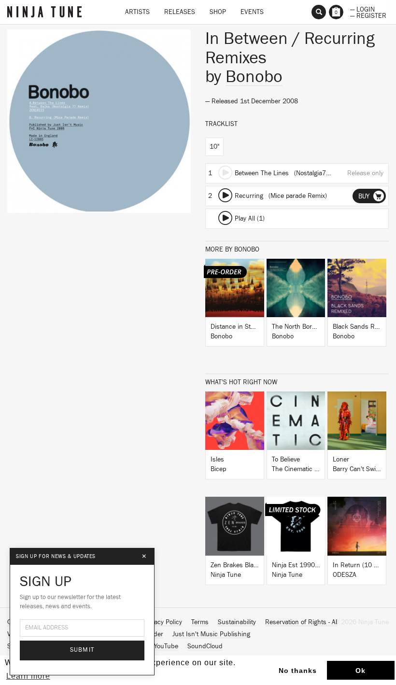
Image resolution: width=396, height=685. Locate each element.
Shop (218, 12)
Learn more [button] (28, 676)
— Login (362, 8)
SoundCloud (205, 646)
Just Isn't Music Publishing (211, 634)
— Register (368, 15)
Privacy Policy (162, 622)
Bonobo (254, 76)
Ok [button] (360, 670)
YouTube (166, 646)
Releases (179, 12)
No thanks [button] (298, 670)
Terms (200, 622)
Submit (82, 650)
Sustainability (237, 622)
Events (252, 12)
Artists (137, 12)
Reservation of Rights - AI (301, 622)
